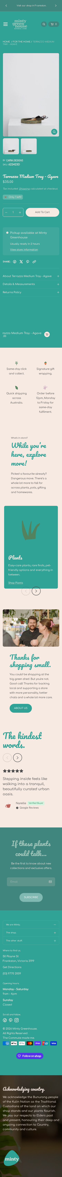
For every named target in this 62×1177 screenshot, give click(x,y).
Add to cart (42, 212)
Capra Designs (14, 160)
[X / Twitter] (21, 261)
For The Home (21, 42)
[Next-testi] (17, 757)
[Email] (34, 261)
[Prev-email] (50, 881)
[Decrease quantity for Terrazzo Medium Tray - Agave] (5, 212)
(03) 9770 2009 (12, 973)
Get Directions (12, 967)
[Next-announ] (55, 5)
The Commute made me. (19, 1038)
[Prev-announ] (6, 5)
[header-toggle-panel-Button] (5, 24)
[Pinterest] (27, 261)
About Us (20, 708)
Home (6, 42)
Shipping (24, 189)
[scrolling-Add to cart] (42, 334)
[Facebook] (14, 261)
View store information (24, 249)
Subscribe (31, 897)
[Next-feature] (36, 591)
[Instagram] (16, 1020)
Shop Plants (15, 583)
